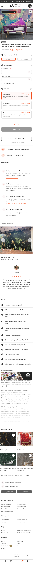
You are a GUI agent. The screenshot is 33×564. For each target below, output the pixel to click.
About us (3, 543)
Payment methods (22, 519)
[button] (30, 11)
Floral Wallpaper (5, 509)
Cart (18, 543)
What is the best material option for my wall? (16, 203)
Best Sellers (20, 541)
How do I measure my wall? (12, 178)
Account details (5, 519)
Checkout (19, 546)
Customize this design (9, 12)
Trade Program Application (24, 532)
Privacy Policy (5, 532)
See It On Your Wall (18, 138)
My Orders (24, 492)
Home (5, 475)
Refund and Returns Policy (24, 530)
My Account (9, 492)
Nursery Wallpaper (22, 509)
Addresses (4, 522)
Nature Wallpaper (5, 506)
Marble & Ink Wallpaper (15, 475)
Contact (3, 530)
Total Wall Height (6, 76)
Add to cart (16, 129)
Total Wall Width (5, 68)
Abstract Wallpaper (6, 504)
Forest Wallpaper (21, 504)
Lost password (21, 522)
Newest (3, 548)
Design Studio (5, 546)
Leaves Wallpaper (21, 506)
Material (6, 89)
